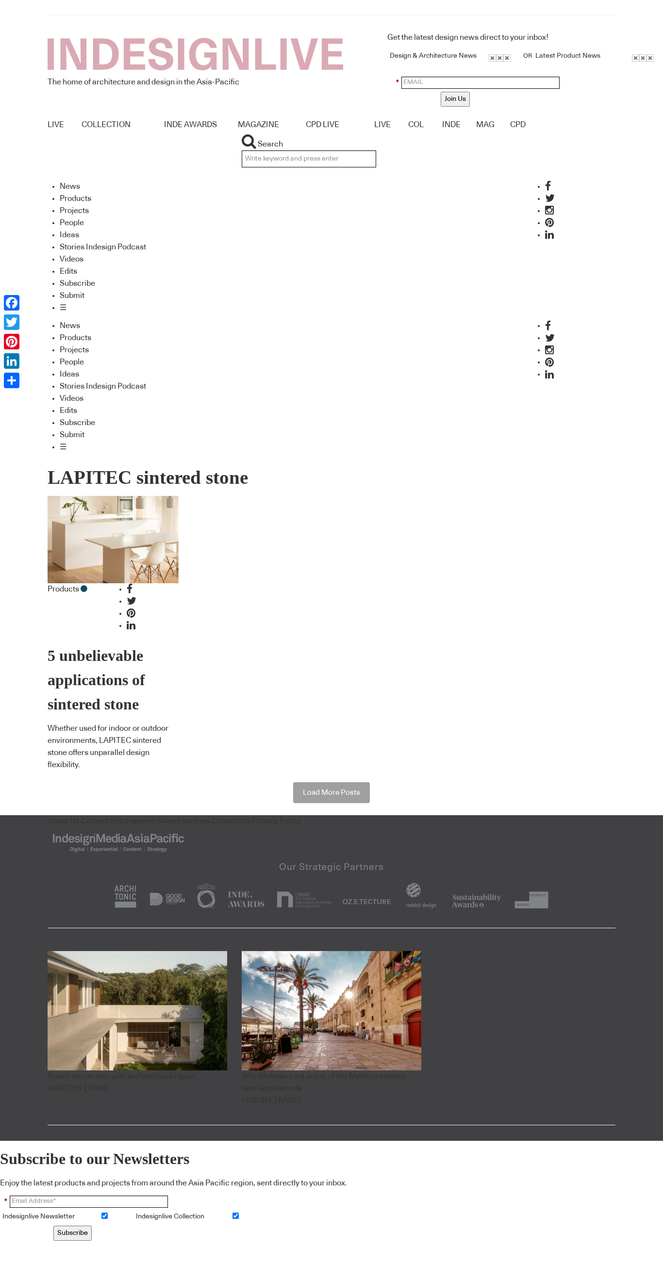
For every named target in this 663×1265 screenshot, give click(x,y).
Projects (74, 210)
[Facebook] (11, 302)
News (70, 186)
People (72, 223)
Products (75, 198)
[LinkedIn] (11, 361)
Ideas (69, 235)
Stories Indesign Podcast (103, 247)
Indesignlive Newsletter (38, 1216)
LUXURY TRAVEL (272, 1100)
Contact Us (231, 821)
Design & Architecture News (433, 55)
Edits (68, 271)
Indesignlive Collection (170, 1216)
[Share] (11, 380)
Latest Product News (567, 55)
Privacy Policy (276, 821)
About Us (64, 821)
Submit (72, 295)
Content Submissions (118, 821)
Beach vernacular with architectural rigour (121, 1076)
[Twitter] (11, 322)
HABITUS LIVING (78, 1088)
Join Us (455, 99)
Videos (71, 259)
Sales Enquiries (183, 821)
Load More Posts (331, 792)
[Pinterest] (11, 341)
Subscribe (77, 283)
